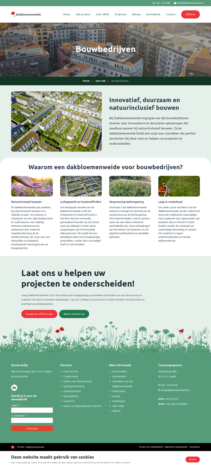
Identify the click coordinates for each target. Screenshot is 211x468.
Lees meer (126, 462)
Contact (171, 14)
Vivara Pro (69, 401)
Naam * (16, 405)
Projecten (121, 14)
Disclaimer (195, 447)
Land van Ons (70, 371)
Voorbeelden (119, 376)
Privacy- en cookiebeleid (151, 447)
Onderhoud (118, 401)
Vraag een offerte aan (39, 314)
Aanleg (116, 396)
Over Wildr (102, 14)
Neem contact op (74, 314)
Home (66, 14)
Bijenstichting (70, 396)
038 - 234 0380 (163, 3)
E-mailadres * (19, 415)
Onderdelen (118, 391)
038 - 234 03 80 (169, 385)
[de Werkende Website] (12, 447)
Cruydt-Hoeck (70, 376)
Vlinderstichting (72, 391)
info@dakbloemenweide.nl (190, 3)
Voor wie (100, 81)
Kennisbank (153, 14)
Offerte (190, 14)
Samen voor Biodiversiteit (77, 381)
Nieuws (136, 14)
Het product (83, 14)
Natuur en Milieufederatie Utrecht (82, 406)
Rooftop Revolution (74, 386)
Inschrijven (32, 428)
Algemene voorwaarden (176, 447)
